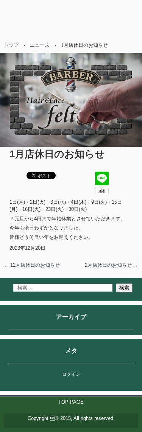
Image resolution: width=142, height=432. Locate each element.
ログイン (71, 374)
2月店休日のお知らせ (111, 265)
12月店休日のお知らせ (32, 265)
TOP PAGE (71, 402)
